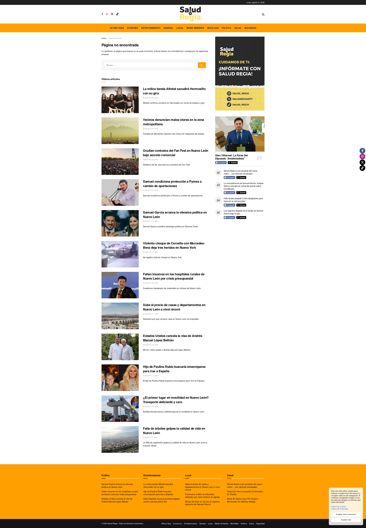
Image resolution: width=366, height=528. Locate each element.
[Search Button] (263, 14)
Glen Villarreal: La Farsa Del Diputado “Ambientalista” (231, 156)
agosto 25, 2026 (151, 190)
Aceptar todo (346, 520)
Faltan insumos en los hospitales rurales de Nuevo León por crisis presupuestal (173, 276)
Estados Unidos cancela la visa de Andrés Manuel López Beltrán (172, 337)
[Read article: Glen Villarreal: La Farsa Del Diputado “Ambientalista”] (239, 134)
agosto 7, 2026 (150, 437)
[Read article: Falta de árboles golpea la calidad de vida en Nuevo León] (120, 439)
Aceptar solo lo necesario (346, 514)
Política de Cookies (338, 507)
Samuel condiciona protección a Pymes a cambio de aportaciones (172, 183)
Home (104, 38)
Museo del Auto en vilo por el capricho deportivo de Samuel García (202, 503)
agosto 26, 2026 (151, 159)
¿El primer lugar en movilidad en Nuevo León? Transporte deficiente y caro (176, 399)
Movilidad (213, 27)
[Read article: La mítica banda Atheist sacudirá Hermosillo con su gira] (120, 100)
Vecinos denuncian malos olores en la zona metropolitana (173, 121)
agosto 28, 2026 (151, 98)
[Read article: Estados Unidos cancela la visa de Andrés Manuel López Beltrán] (120, 347)
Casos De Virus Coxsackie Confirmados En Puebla (245, 493)
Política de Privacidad (339, 509)
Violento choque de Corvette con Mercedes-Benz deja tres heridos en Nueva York (174, 245)
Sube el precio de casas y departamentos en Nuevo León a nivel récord (174, 306)
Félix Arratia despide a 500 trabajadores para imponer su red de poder (243, 200)
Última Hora (117, 27)
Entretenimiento (150, 27)
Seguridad (250, 27)
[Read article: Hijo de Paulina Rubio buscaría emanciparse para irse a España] (120, 377)
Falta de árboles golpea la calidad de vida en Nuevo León (174, 430)
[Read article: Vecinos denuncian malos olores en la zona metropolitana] (120, 130)
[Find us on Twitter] (112, 14)
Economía (132, 27)
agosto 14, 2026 (151, 345)
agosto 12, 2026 (151, 375)
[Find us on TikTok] (117, 14)
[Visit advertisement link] (239, 74)
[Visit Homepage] (190, 14)
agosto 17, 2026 (151, 314)
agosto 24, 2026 (151, 221)
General (168, 27)
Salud (237, 27)
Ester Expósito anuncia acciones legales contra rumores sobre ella (161, 500)
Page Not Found (115, 38)
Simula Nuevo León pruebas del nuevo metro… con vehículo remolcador (240, 172)
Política (226, 27)
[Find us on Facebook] (102, 14)
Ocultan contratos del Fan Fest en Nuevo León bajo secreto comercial (175, 152)
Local (179, 27)
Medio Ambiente (195, 27)
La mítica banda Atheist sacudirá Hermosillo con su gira (174, 90)
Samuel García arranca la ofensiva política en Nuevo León (175, 214)
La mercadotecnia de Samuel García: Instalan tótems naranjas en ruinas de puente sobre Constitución (244, 186)
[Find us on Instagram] (107, 14)
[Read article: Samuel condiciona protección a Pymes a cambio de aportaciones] (120, 192)
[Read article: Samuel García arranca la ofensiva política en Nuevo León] (120, 223)
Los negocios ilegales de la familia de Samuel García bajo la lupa (243, 212)
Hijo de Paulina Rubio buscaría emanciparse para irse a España (174, 368)
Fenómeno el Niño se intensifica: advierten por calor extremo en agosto (202, 496)
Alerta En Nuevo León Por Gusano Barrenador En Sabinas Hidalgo (242, 500)
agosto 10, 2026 (151, 406)
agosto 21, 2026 (151, 252)
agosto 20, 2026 (151, 283)
